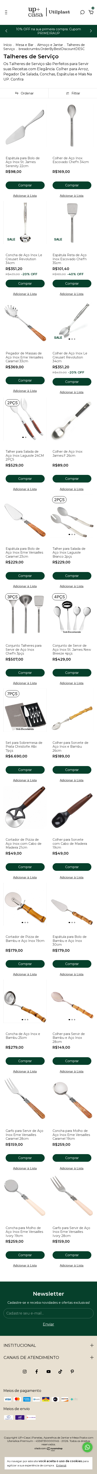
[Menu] (6, 12)
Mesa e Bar (24, 45)
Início (7, 45)
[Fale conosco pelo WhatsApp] (87, 1447)
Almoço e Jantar (50, 45)
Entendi (61, 1465)
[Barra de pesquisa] (82, 12)
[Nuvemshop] (49, 1450)
